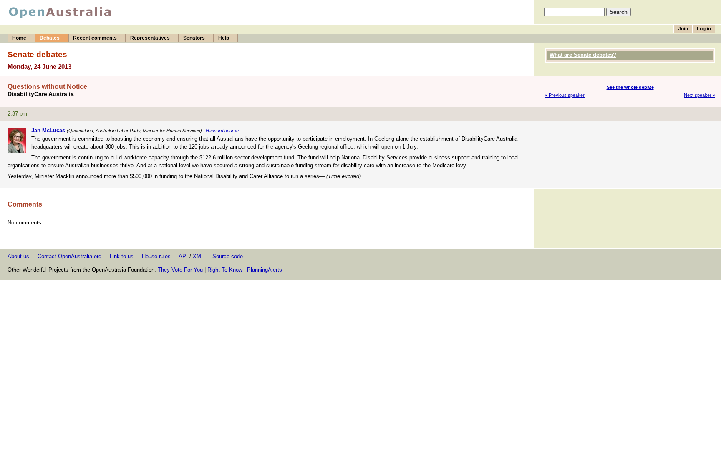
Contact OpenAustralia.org (69, 256)
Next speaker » (699, 95)
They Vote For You (180, 270)
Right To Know (224, 270)
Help (223, 38)
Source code (227, 256)
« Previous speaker (565, 95)
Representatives (150, 38)
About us (18, 256)
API (183, 256)
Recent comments (95, 38)
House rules (156, 256)
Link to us (122, 256)
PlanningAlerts (264, 270)
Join (683, 29)
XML (198, 256)
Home (19, 38)
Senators (194, 38)
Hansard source (222, 130)
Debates (50, 38)
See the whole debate (630, 87)
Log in (704, 29)
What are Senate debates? (583, 55)
